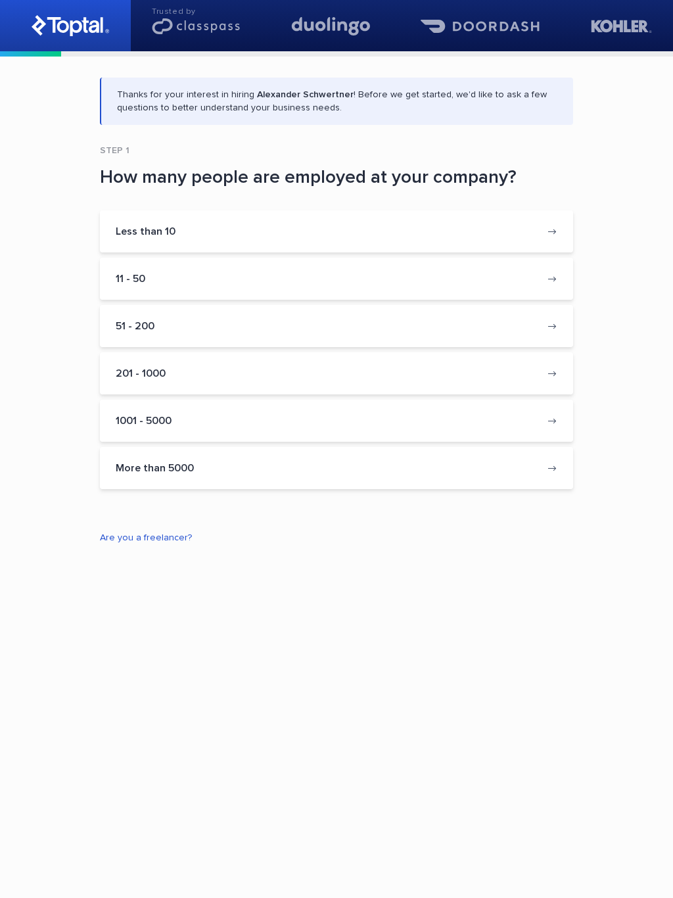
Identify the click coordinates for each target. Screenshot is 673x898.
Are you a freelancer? (146, 537)
